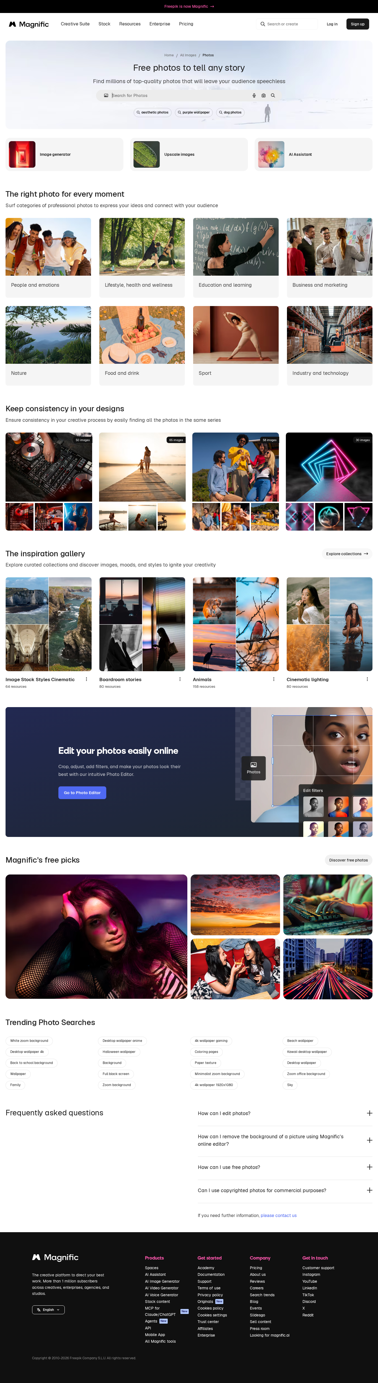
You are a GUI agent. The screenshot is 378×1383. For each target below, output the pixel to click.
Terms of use (209, 1287)
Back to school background (31, 1063)
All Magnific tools (160, 1341)
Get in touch (315, 1258)
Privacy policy (210, 1294)
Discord (309, 1301)
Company (260, 1258)
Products (154, 1258)
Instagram (311, 1274)
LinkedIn (309, 1287)
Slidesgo (257, 1315)
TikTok (308, 1294)
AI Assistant (155, 1274)
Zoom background (117, 1085)
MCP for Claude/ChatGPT (166, 1311)
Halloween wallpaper (119, 1052)
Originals (210, 1301)
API (148, 1328)
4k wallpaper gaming (211, 1041)
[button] (48, 1309)
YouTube (309, 1281)
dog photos (233, 112)
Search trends (262, 1294)
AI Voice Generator (161, 1294)
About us (258, 1274)
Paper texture (205, 1063)
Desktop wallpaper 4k (27, 1052)
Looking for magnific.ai (269, 1335)
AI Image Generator (162, 1281)
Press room (260, 1328)
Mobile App (155, 1334)
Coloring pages (206, 1052)
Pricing (186, 24)
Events (256, 1308)
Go (17, 987)
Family (15, 1085)
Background (112, 1063)
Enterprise (206, 1335)
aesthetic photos (155, 112)
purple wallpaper (196, 112)
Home (169, 55)
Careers (256, 1287)
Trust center (208, 1321)
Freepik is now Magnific (186, 6)
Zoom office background (306, 1074)
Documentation (211, 1274)
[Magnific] (55, 1258)
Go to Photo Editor (82, 792)
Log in (332, 24)
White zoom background (29, 1041)
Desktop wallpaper (301, 1063)
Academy (206, 1267)
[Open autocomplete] (104, 95)
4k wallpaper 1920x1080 (214, 1085)
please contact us (279, 1215)
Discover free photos (348, 860)
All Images (188, 55)
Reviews (257, 1281)
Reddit (308, 1315)
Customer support (318, 1267)
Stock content (157, 1301)
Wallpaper (18, 1074)
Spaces (151, 1267)
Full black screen (116, 1074)
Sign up (358, 24)
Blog (254, 1301)
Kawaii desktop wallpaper (307, 1052)
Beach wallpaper (300, 1041)
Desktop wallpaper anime (122, 1041)
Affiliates (205, 1328)
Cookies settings (212, 1315)
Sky (290, 1085)
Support (204, 1281)
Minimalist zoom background (217, 1074)
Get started (210, 1258)
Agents (156, 1321)
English (48, 1310)
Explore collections (344, 553)
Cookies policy (211, 1308)
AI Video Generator (161, 1287)
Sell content (260, 1321)
